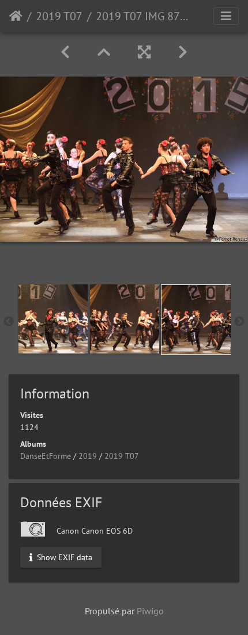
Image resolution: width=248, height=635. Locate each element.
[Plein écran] (144, 52)
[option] (53, 318)
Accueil (15, 16)
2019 (87, 456)
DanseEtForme (45, 456)
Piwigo (150, 611)
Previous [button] (8, 322)
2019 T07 (59, 16)
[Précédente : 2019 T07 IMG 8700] (65, 52)
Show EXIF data (63, 557)
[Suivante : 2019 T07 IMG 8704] (182, 52)
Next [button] (239, 322)
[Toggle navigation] (226, 16)
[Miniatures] (104, 52)
